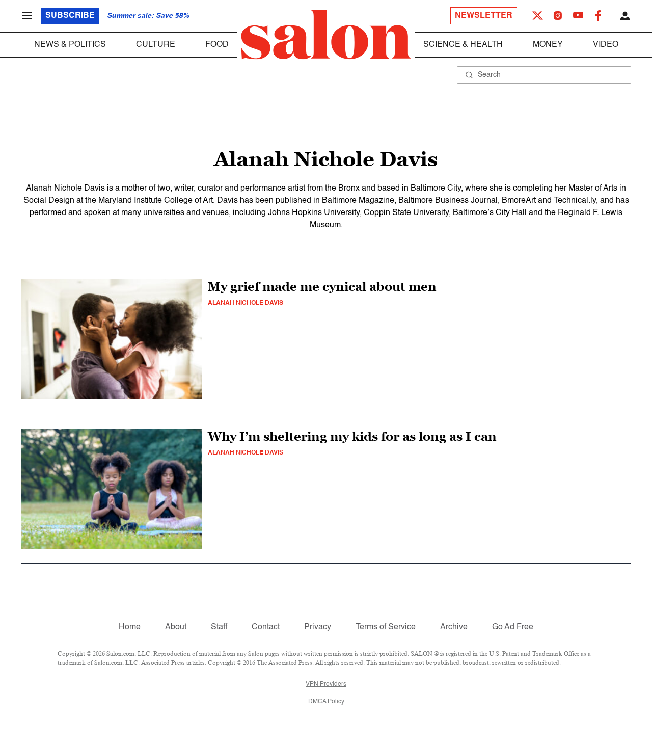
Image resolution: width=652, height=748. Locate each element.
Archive (454, 627)
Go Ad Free (512, 627)
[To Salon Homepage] (326, 35)
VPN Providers (326, 684)
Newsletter (483, 16)
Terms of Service (386, 627)
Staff (219, 627)
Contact (266, 627)
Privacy (317, 627)
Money (548, 45)
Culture (155, 45)
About (175, 627)
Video (605, 45)
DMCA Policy (326, 702)
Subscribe (70, 16)
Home (130, 627)
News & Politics (70, 45)
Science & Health (463, 45)
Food (217, 45)
